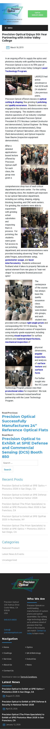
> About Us (7, 665)
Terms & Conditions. (28, 677)
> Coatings (7, 653)
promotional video (14, 391)
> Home (5, 647)
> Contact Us (8, 670)
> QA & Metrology (33, 653)
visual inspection (22, 335)
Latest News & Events (13, 554)
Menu (10, 28)
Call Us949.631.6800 (37, 14)
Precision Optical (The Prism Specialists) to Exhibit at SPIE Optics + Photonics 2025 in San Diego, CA (24, 528)
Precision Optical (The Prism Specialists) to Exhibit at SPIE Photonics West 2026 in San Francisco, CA (24, 507)
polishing (42, 102)
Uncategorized (9, 560)
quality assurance (18, 105)
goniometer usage (14, 260)
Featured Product (10, 548)
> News (28, 665)
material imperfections (28, 339)
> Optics (29, 647)
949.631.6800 (10, 620)
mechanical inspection (16, 342)
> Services (6, 659)
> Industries (30, 659)
